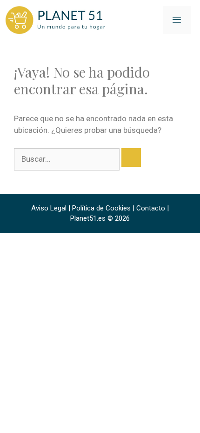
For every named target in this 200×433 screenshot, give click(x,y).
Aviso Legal (49, 208)
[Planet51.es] (56, 19)
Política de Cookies (101, 208)
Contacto (150, 208)
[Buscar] (131, 157)
